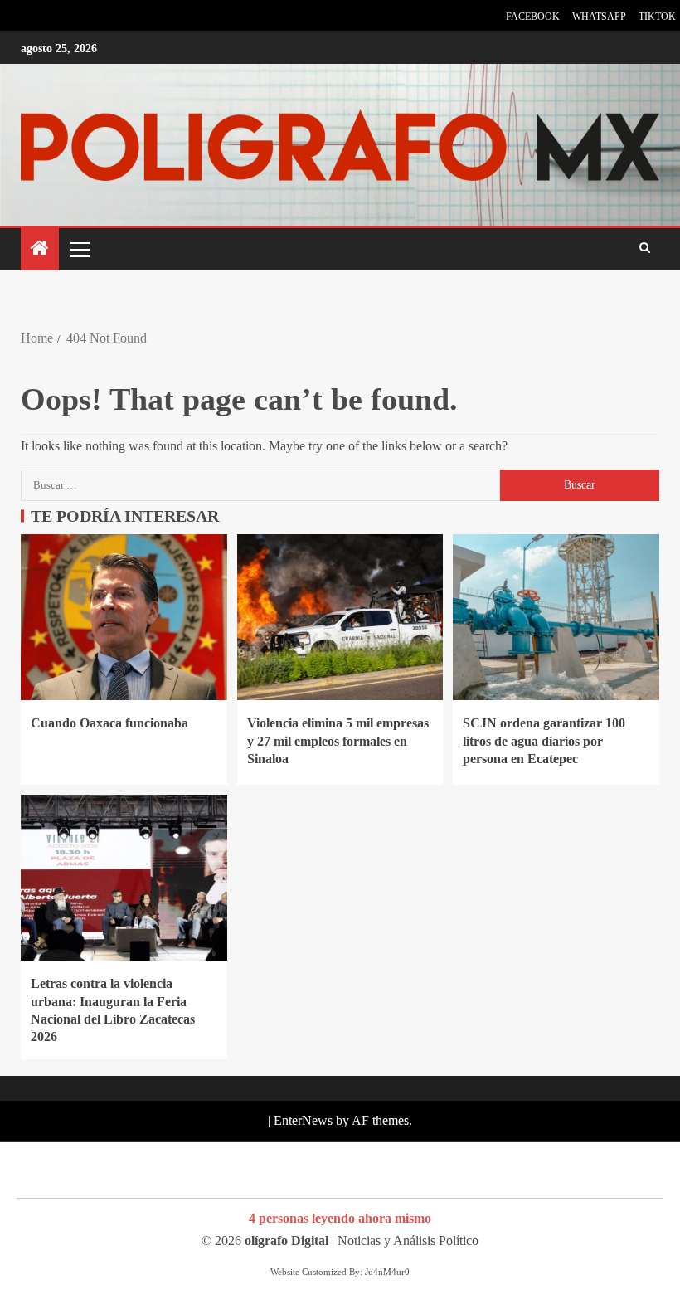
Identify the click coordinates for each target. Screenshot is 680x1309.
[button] (78, 249)
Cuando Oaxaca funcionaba (109, 723)
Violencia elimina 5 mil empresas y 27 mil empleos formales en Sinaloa (338, 741)
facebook (533, 16)
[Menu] (78, 249)
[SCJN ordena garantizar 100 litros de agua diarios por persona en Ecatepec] (556, 617)
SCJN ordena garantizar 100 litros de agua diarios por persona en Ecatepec (544, 741)
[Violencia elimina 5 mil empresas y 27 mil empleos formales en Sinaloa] (340, 617)
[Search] (644, 249)
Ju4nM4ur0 (387, 1272)
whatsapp (599, 16)
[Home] (40, 249)
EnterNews (303, 1120)
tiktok (657, 16)
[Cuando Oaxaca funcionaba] (124, 617)
